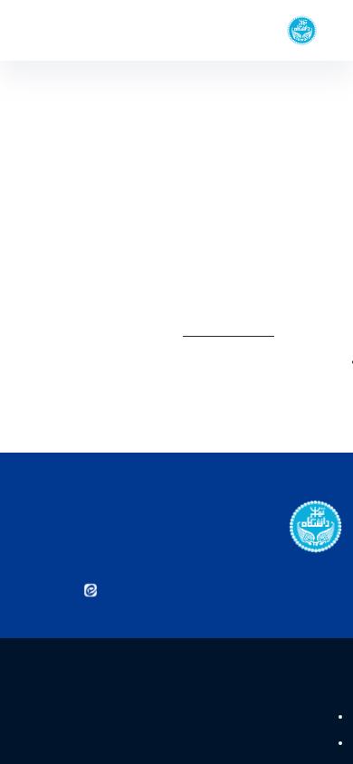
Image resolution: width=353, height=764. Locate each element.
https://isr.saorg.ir (257, 330)
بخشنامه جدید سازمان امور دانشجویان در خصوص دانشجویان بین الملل (179, 371)
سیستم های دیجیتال (274, 742)
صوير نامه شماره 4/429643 (232, 189)
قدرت (312, 716)
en (46, 30)
